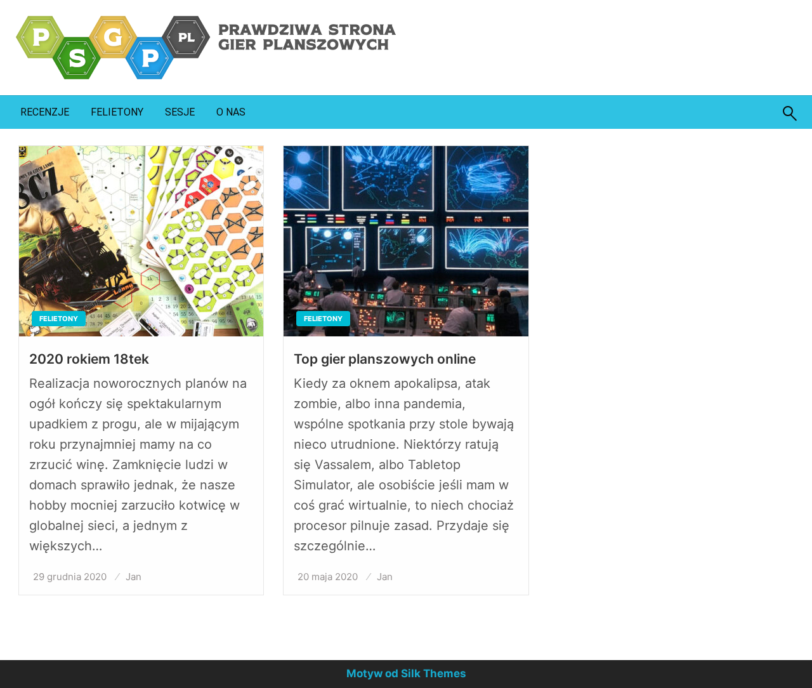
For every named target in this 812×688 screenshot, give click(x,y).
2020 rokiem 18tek (89, 359)
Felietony (117, 112)
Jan (133, 577)
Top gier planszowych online (385, 359)
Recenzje (44, 112)
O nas (231, 112)
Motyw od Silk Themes (406, 673)
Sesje (180, 112)
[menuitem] (45, 112)
